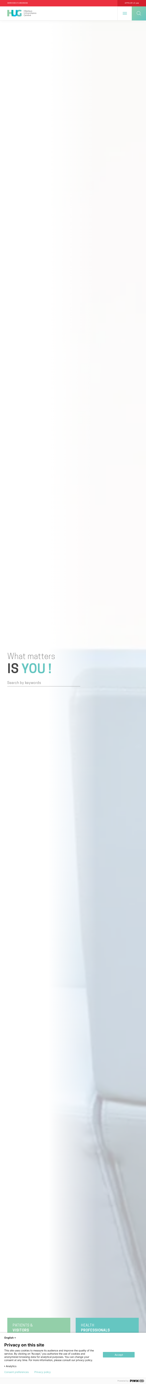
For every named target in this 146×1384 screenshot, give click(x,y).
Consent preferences (16, 1372)
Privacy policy (42, 1372)
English (9, 1337)
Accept (119, 1354)
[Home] (21, 13)
